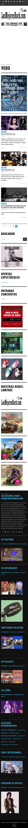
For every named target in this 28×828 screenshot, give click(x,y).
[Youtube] (22, 1)
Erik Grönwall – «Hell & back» (9, 744)
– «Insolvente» (13, 736)
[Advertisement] (14, 46)
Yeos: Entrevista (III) (8, 134)
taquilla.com (4, 282)
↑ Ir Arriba (14, 826)
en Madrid (13, 666)
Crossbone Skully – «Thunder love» (11, 739)
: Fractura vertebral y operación (13, 787)
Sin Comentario (24, 147)
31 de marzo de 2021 (10, 209)
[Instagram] (6, 1)
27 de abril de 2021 (9, 135)
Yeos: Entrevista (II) (8, 170)
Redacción (3, 135)
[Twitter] (19, 1)
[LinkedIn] (8, 1)
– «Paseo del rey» (13, 730)
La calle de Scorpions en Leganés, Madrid (13, 757)
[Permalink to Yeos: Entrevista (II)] (14, 158)
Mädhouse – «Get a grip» (8, 741)
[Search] (3, 4)
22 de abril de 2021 (9, 171)
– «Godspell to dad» (10, 733)
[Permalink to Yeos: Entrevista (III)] (14, 123)
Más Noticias (3, 131)
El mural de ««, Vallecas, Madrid (13, 544)
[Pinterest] (11, 1)
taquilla (3, 299)
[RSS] (14, 1)
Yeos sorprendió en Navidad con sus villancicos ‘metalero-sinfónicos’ (13, 207)
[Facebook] (3, 1)
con (8, 694)
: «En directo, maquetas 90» (13, 632)
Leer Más (3, 147)
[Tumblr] (17, 1)
